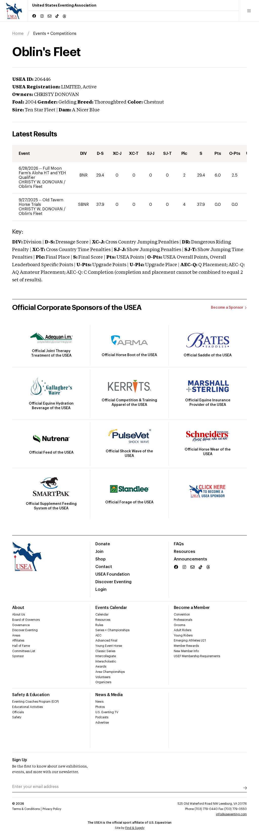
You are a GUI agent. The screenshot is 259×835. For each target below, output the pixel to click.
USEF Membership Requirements (197, 656)
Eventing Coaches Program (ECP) (35, 701)
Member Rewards (186, 645)
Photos (100, 706)
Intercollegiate (105, 656)
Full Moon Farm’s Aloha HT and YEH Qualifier (42, 173)
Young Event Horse (108, 645)
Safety (16, 717)
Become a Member (192, 608)
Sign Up (19, 760)
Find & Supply (134, 827)
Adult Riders (182, 630)
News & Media (108, 695)
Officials (18, 712)
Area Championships (110, 671)
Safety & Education (31, 695)
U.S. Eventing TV (106, 712)
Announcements (190, 559)
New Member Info (186, 651)
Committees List (23, 651)
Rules (99, 625)
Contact (103, 567)
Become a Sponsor (227, 307)
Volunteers (102, 677)
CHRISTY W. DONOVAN (41, 182)
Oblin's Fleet (30, 187)
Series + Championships (112, 630)
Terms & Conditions (26, 809)
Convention (182, 614)
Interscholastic (105, 661)
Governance (21, 625)
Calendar (102, 614)
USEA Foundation (112, 574)
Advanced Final (106, 640)
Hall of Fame (21, 645)
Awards (100, 666)
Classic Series (105, 651)
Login (100, 589)
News (99, 701)
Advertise (102, 722)
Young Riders (183, 635)
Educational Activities (27, 706)
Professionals (183, 619)
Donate (102, 544)
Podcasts (101, 717)
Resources (184, 552)
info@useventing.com (231, 814)
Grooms (179, 625)
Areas (16, 635)
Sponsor (18, 656)
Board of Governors (26, 619)
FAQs (179, 544)
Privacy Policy (51, 809)
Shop (100, 559)
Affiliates (18, 640)
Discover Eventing (113, 582)
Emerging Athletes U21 (190, 640)
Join (99, 552)
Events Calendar (111, 608)
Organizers (103, 682)
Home (18, 34)
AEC (98, 635)
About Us (18, 614)
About (18, 608)
